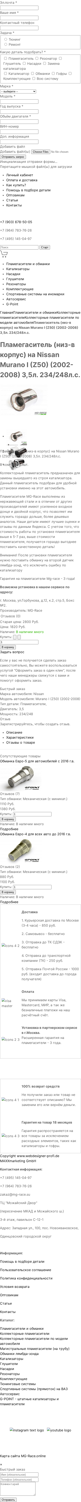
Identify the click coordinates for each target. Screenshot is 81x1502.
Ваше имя (9, 12)
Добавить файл (12, 146)
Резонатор (49, 58)
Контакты (8, 1312)
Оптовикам (9, 1295)
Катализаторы (11, 1359)
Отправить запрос (13, 156)
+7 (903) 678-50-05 (16, 222)
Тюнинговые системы (18, 1384)
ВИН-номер (9, 126)
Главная (6, 312)
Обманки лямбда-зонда (19, 1354)
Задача (7, 33)
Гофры (62, 73)
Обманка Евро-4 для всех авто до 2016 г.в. (35, 834)
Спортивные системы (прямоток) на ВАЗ (34, 1389)
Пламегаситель (22, 58)
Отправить (8, 1499)
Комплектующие (17, 78)
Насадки (34, 63)
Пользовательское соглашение (25, 1270)
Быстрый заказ (12, 689)
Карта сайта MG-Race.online (23, 1456)
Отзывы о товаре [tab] (20, 742)
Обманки (43, 73)
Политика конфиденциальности (26, 1278)
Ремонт (15, 44)
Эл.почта (8, 2)
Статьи (6, 1303)
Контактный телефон (17, 23)
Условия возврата (14, 1286)
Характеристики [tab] (20, 737)
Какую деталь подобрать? (23, 52)
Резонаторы (10, 1374)
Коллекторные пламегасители (24, 1333)
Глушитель (12, 63)
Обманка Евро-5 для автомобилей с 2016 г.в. (37, 761)
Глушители (9, 1364)
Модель (7, 96)
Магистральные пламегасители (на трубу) (35, 1349)
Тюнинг (15, 39)
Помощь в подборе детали (22, 1261)
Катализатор (19, 73)
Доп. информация (14, 136)
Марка (6, 86)
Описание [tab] (14, 732)
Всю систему (47, 78)
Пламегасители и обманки (35, 312)
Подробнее (9, 829)
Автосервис (10, 1394)
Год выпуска (11, 106)
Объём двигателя (15, 116)
